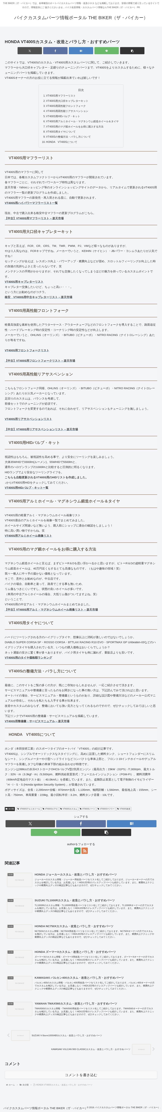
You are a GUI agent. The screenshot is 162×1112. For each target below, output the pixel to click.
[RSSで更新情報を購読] (84, 851)
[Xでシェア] (30, 50)
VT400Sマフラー (107, 809)
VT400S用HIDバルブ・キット (63, 116)
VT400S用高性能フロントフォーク (66, 105)
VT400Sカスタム (70, 809)
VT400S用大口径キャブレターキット (67, 100)
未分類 (11, 809)
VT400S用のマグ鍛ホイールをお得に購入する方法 (74, 126)
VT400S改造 (125, 809)
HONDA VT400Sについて (61, 141)
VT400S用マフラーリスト (61, 95)
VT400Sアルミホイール (30, 809)
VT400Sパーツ (88, 809)
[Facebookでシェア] (55, 50)
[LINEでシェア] (106, 50)
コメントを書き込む (81, 1075)
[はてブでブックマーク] (81, 50)
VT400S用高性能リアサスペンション (67, 111)
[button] (132, 50)
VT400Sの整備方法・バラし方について (68, 136)
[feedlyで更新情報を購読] (77, 851)
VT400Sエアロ (51, 809)
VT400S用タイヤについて (61, 131)
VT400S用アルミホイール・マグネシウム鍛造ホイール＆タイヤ (82, 121)
